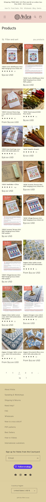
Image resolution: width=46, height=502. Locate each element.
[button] (4, 17)
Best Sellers (10, 432)
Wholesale (27, 8)
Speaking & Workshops (14, 395)
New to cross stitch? (13, 422)
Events (39, 8)
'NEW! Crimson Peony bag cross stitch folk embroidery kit (11, 114)
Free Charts (15, 8)
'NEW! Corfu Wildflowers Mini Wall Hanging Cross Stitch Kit (12, 67)
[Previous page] (6, 372)
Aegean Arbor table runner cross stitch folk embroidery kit (32, 264)
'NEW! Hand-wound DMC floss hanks (32, 113)
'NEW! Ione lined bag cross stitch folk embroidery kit (11, 150)
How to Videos (11, 438)
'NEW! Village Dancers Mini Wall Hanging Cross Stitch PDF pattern (11, 276)
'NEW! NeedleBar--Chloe (10, 184)
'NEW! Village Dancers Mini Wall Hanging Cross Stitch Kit (33, 219)
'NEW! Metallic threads (31, 149)
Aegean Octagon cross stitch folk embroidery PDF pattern (33, 316)
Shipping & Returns (13, 400)
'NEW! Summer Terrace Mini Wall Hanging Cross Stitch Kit (33, 185)
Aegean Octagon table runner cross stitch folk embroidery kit (12, 354)
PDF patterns (10, 427)
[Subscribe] (37, 458)
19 (20, 378)
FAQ (21, 8)
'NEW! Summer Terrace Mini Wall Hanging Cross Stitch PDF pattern (11, 231)
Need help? (9, 406)
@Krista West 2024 (23, 497)
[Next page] (26, 377)
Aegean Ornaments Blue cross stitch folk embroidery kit (33, 353)
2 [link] (19, 373)
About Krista (10, 389)
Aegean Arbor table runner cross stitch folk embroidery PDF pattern (11, 317)
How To (7, 8)
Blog (34, 8)
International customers (15, 443)
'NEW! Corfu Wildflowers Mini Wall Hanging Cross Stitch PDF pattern (33, 80)
